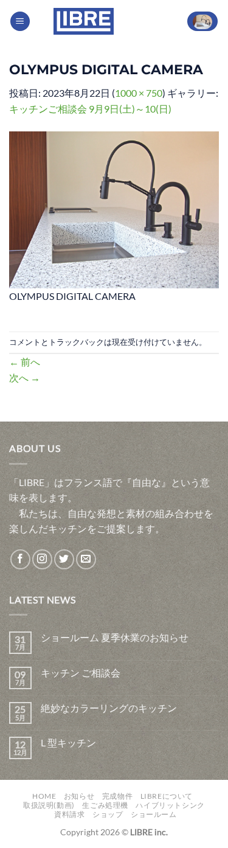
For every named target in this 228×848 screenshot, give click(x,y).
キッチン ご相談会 (80, 672)
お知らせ (79, 796)
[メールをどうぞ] (86, 559)
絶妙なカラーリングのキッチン (109, 708)
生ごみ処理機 (105, 805)
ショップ (107, 814)
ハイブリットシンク (170, 805)
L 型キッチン (68, 742)
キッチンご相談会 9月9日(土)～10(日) (90, 108)
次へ (24, 377)
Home (44, 796)
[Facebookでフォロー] (20, 559)
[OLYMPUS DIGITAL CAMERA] (114, 208)
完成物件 (117, 796)
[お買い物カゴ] (202, 22)
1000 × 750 (138, 93)
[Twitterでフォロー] (64, 559)
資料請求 (69, 814)
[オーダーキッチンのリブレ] (84, 21)
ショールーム (154, 814)
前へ (24, 361)
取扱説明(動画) (49, 805)
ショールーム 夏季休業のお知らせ (114, 637)
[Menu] (20, 22)
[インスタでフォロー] (42, 559)
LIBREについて (166, 796)
